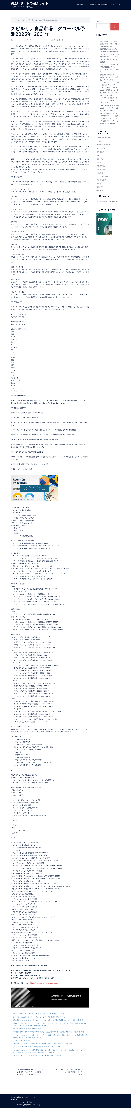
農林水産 (99, 187)
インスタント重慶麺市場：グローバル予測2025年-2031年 (109, 100)
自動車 (98, 183)
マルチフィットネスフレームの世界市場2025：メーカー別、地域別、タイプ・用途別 (70, 1071)
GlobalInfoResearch (103, 138)
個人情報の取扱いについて (106, 5)
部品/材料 (99, 191)
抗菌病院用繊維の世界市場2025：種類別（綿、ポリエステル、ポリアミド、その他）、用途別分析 (30, 1071)
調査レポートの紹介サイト (29, 3)
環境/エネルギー (102, 176)
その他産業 (100, 152)
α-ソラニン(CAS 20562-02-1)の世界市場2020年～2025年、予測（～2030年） (37, 1055)
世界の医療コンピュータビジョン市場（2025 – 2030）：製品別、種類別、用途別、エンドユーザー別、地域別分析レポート (50, 1020)
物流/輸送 (99, 173)
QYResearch (100, 148)
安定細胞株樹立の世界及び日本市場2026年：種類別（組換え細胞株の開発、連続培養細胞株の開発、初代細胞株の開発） (49, 1032)
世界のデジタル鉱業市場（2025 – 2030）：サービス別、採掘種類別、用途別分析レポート (40, 1017)
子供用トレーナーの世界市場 (21, 1040)
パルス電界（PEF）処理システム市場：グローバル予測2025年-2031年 (109, 43)
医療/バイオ (100, 159)
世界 (53, 40)
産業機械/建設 (101, 180)
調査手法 (93, 5)
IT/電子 (98, 141)
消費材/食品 (100, 166)
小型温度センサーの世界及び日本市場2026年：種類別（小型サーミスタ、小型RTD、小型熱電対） (43, 1044)
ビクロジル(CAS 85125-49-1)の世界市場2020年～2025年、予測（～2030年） (37, 1047)
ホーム (15, 20)
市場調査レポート (82, 5)
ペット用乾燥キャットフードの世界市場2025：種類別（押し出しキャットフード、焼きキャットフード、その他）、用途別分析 (109, 118)
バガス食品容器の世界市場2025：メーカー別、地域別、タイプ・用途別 (109, 108)
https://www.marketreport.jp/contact (44, 983)
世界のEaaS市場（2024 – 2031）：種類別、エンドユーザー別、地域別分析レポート (38, 1014)
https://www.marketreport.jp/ (107, 201)
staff (17, 40)
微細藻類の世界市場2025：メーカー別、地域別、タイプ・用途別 (109, 77)
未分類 (98, 162)
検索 (98, 22)
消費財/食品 (59, 40)
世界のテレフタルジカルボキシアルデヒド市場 (27, 1029)
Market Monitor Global (42, 40)
